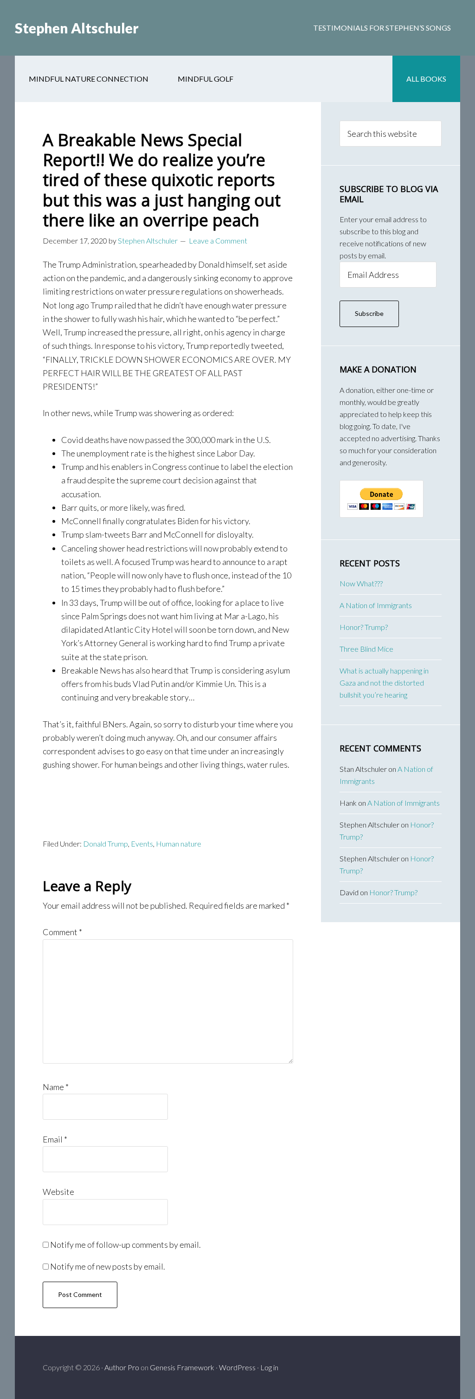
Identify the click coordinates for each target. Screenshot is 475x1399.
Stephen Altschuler (77, 27)
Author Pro (121, 1367)
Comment (62, 932)
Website (58, 1192)
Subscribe (369, 313)
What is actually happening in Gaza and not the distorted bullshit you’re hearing (384, 682)
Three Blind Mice (366, 648)
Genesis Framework (182, 1367)
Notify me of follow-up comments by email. (125, 1244)
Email (55, 1139)
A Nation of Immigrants (376, 605)
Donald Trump (105, 843)
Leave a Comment (218, 240)
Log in (269, 1367)
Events (142, 843)
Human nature (178, 843)
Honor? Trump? (364, 626)
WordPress (237, 1367)
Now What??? (361, 583)
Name (56, 1087)
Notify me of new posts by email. (107, 1266)
